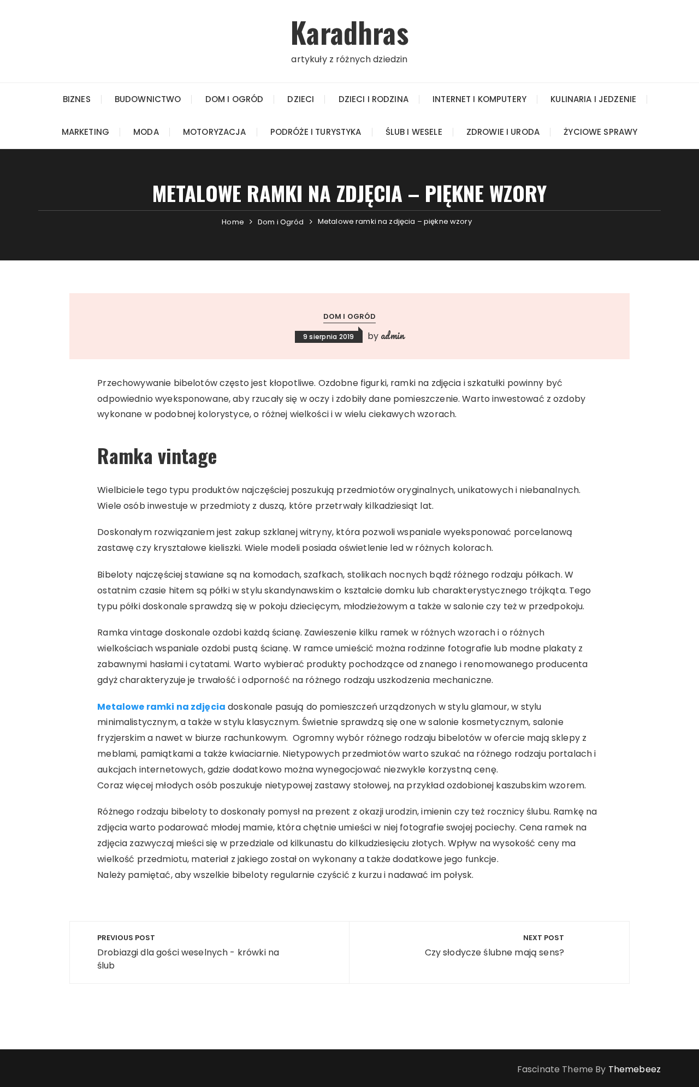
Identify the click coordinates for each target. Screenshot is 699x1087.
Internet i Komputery (479, 99)
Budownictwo (148, 99)
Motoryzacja (214, 132)
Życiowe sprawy (600, 132)
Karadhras (349, 32)
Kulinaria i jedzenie (593, 99)
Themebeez (634, 1069)
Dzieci (300, 99)
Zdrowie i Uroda (503, 132)
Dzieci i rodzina (373, 99)
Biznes (77, 99)
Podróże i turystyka (316, 132)
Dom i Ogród (234, 99)
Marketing (85, 132)
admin (392, 335)
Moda (146, 132)
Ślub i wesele (414, 132)
